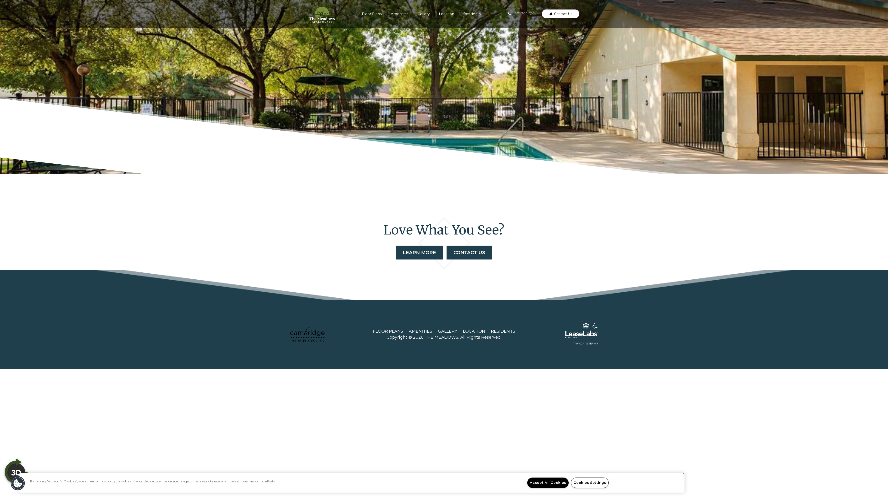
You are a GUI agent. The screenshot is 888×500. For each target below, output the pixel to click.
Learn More (419, 252)
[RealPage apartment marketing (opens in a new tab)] (575, 335)
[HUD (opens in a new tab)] (586, 326)
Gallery (424, 14)
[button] (522, 13)
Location (446, 14)
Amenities (399, 14)
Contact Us (469, 252)
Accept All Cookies (548, 483)
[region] (351, 483)
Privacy (578, 343)
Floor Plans (372, 14)
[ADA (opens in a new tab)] (595, 326)
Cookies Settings (590, 483)
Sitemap (592, 343)
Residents (472, 14)
